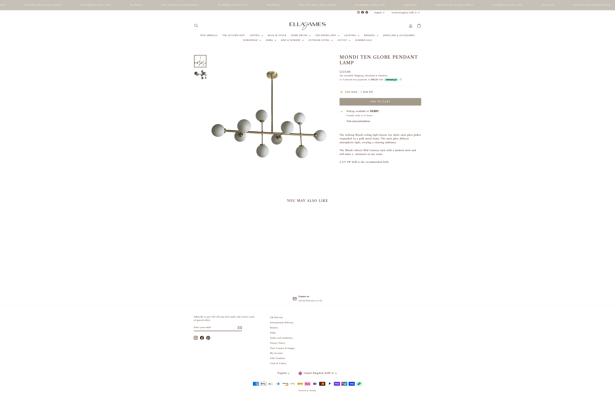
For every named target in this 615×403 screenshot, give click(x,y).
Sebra (270, 40)
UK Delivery (276, 318)
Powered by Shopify (307, 390)
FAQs (273, 333)
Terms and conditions (281, 338)
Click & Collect (278, 364)
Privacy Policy (277, 343)
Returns (274, 328)
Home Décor (299, 35)
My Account (276, 353)
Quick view (221, 261)
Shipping (359, 76)
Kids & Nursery (291, 40)
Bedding (370, 35)
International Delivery (282, 323)
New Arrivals (209, 35)
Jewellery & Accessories (399, 35)
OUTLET (343, 40)
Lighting (350, 35)
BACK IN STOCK (277, 35)
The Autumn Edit (233, 35)
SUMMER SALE (363, 40)
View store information (358, 121)
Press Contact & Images (282, 348)
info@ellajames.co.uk (310, 300)
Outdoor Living (319, 40)
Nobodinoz (251, 40)
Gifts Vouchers (277, 358)
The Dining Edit (326, 35)
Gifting (255, 35)
